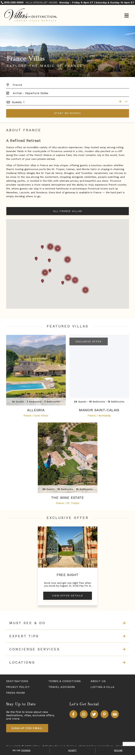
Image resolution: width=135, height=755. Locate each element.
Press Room (15, 692)
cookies (25, 750)
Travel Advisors (61, 687)
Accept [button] (72, 750)
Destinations (17, 681)
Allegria (35, 410)
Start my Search (67, 113)
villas (27, 715)
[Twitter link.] (94, 714)
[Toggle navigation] (126, 15)
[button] (67, 259)
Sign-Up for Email (27, 728)
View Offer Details (67, 595)
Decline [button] (118, 750)
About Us (98, 681)
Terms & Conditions (64, 681)
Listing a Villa (103, 687)
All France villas (67, 211)
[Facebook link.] (73, 714)
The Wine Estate (67, 498)
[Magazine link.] (115, 714)
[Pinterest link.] (104, 714)
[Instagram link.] (84, 714)
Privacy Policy (18, 687)
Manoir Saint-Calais (99, 410)
